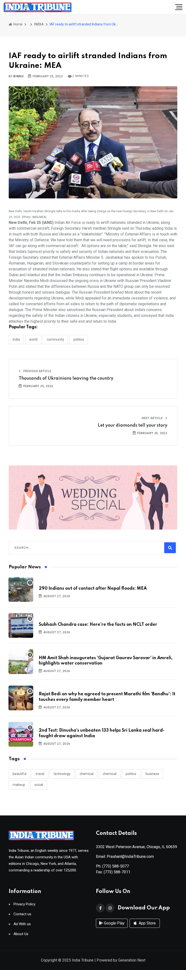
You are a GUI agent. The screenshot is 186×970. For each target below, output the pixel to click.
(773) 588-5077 (115, 866)
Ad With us (22, 924)
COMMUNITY (55, 339)
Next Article (152, 418)
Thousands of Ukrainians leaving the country (66, 378)
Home (18, 24)
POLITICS (78, 339)
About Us (21, 934)
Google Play (113, 923)
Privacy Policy (24, 904)
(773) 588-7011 (117, 872)
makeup (19, 785)
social (38, 785)
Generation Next (131, 960)
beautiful (19, 774)
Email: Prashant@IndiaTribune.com (125, 856)
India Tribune (82, 960)
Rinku (18, 76)
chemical (86, 774)
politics (131, 774)
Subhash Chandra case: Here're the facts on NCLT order (98, 624)
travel (40, 774)
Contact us (22, 914)
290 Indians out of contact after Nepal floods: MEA (93, 588)
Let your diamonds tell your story (132, 425)
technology (62, 774)
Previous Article (37, 371)
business (152, 774)
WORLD (33, 339)
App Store (147, 923)
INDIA (39, 24)
